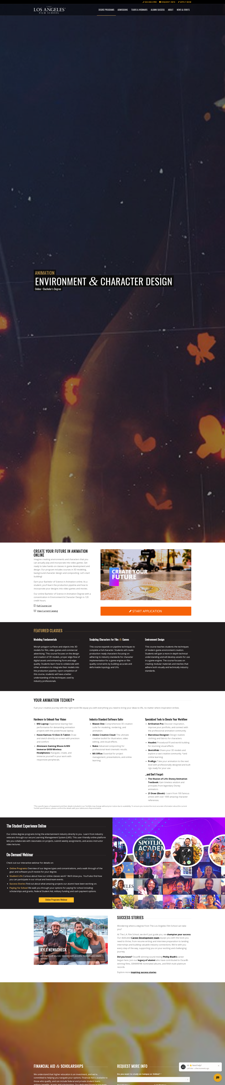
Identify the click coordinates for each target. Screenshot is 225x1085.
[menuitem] (149, 2)
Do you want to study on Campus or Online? (139, 1074)
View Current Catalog (47, 611)
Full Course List (44, 605)
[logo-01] (49, 9)
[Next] (102, 940)
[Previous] (39, 940)
